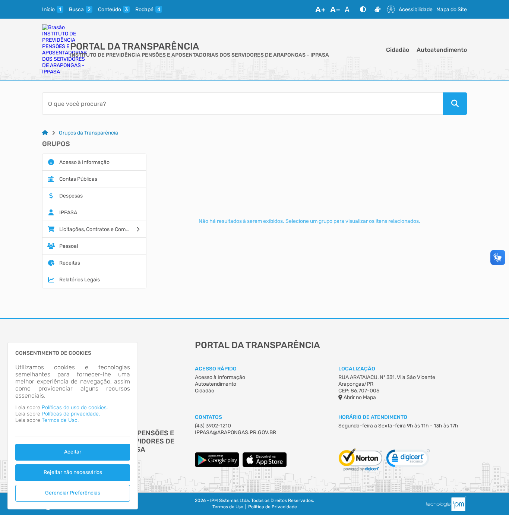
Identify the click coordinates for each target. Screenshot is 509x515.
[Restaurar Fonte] (349, 9)
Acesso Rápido (216, 369)
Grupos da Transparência (88, 133)
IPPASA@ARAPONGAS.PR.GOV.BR (235, 432)
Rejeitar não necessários (73, 472)
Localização (356, 369)
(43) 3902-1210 (213, 426)
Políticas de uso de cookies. (75, 407)
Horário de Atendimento (372, 417)
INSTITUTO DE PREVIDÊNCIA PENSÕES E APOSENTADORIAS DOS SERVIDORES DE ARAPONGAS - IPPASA (199, 55)
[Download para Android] (217, 465)
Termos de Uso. (60, 420)
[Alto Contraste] (363, 9)
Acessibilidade (416, 9)
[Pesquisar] (455, 103)
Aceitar (72, 452)
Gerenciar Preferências (72, 493)
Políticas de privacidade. (71, 414)
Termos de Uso (227, 506)
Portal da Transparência (134, 46)
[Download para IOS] (265, 465)
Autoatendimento (442, 49)
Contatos (208, 417)
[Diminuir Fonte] (335, 9)
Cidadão (397, 49)
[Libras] (377, 9)
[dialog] (72, 425)
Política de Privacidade (272, 506)
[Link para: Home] (45, 133)
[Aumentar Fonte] (320, 9)
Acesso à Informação (220, 377)
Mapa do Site (451, 9)
